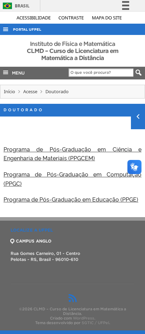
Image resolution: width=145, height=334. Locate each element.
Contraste (71, 17)
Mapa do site (107, 17)
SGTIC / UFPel (95, 323)
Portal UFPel (27, 29)
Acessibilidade (34, 17)
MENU (17, 73)
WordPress (83, 318)
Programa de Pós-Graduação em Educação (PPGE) (71, 199)
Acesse (30, 91)
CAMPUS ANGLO (33, 241)
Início (9, 91)
